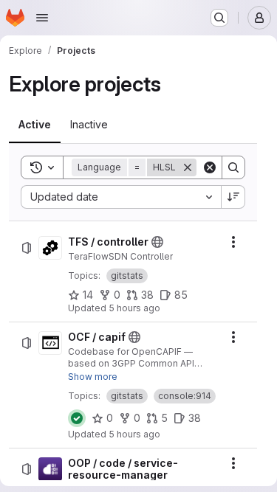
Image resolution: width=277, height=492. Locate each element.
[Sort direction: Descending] (233, 197)
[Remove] (187, 167)
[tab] (35, 124)
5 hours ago (134, 307)
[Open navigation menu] (42, 18)
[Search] (233, 167)
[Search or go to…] (219, 18)
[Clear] (210, 167)
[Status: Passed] (77, 418)
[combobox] (121, 197)
